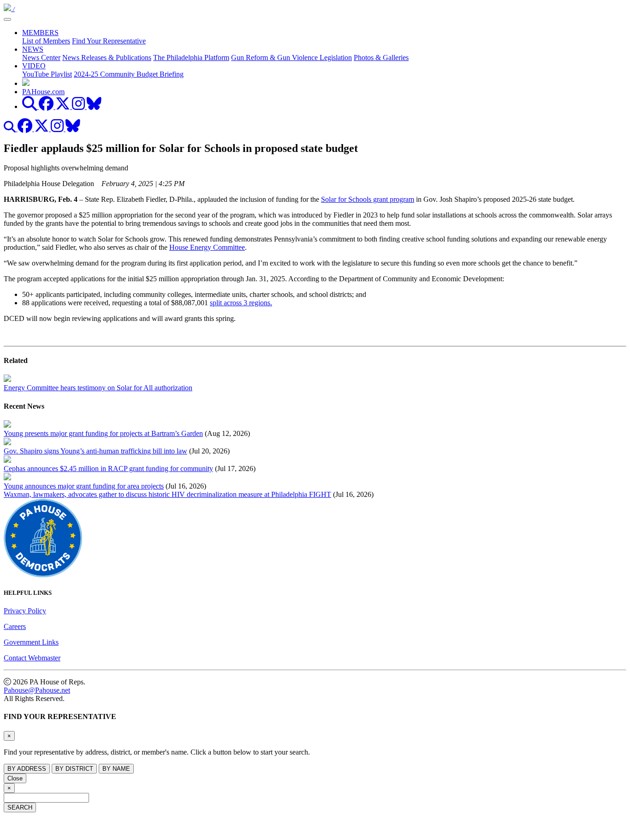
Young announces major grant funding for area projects (84, 486)
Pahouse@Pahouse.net (37, 690)
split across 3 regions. (241, 303)
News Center (41, 57)
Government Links (31, 642)
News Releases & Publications (106, 57)
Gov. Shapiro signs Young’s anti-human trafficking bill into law (95, 451)
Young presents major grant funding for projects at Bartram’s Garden (103, 433)
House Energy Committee (207, 247)
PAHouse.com (43, 92)
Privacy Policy (25, 611)
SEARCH (19, 807)
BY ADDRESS (26, 768)
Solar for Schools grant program (367, 199)
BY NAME (116, 768)
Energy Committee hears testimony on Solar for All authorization (98, 388)
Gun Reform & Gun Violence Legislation (291, 57)
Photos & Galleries (381, 57)
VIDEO (34, 66)
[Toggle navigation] (7, 19)
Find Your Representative (109, 41)
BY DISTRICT (74, 768)
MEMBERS (40, 32)
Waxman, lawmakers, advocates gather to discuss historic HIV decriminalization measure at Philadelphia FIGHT (167, 494)
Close (15, 778)
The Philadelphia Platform (191, 57)
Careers (15, 626)
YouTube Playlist (47, 74)
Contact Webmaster (32, 658)
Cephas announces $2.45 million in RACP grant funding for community (108, 468)
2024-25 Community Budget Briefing (129, 74)
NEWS (32, 49)
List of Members (46, 41)
